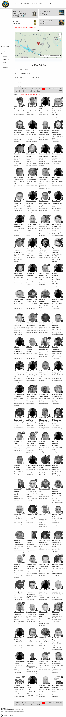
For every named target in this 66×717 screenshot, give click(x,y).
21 (36, 89)
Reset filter (52, 88)
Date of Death (36, 94)
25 (19, 91)
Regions (5, 51)
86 (31, 91)
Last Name (21, 94)
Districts (5, 56)
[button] (38, 43)
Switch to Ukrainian (37, 3)
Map (21, 3)
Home (15, 3)
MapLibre (42, 55)
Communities (6, 59)
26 (23, 91)
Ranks (4, 62)
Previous (18, 89)
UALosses (10, 715)
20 (33, 89)
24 (16, 91)
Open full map (39, 60)
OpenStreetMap (55, 55)
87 (34, 91)
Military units (6, 67)
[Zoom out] (60, 36)
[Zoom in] (60, 34)
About (50, 3)
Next (38, 91)
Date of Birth (28, 94)
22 (39, 89)
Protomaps (47, 55)
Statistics (26, 3)
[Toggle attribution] (60, 56)
